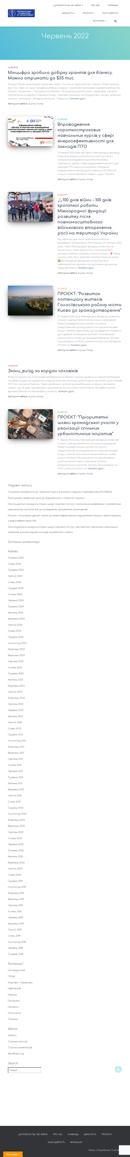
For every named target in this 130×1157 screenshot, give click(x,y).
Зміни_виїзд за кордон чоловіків (43, 371)
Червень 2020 (16, 844)
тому (35, 104)
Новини (13, 68)
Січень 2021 (14, 802)
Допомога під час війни (67, 5)
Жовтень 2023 (16, 649)
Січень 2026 (14, 564)
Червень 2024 (16, 600)
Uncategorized (16, 970)
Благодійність (110, 13)
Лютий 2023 (15, 692)
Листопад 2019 (17, 887)
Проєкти (88, 13)
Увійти (12, 1035)
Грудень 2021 (15, 734)
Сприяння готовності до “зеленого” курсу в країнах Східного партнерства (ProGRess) (60, 492)
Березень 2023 (16, 686)
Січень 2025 (14, 582)
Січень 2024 (14, 631)
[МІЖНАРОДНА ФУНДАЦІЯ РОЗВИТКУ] (21, 13)
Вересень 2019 (16, 899)
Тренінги (13, 1019)
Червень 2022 (15, 710)
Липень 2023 (15, 667)
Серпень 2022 (15, 704)
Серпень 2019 (15, 905)
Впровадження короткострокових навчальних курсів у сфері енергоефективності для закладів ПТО (86, 135)
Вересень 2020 (16, 826)
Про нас (95, 5)
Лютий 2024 (15, 625)
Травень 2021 (15, 777)
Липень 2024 (15, 594)
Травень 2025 (16, 570)
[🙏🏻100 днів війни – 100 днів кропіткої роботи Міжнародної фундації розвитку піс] (30, 207)
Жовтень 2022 (16, 698)
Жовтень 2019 (16, 893)
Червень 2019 (15, 917)
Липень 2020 (15, 838)
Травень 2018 (15, 954)
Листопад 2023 (17, 643)
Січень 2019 (14, 936)
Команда (113, 5)
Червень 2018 (15, 948)
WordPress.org (16, 1054)
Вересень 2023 (16, 655)
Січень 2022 (14, 728)
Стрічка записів (17, 1041)
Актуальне (99, 21)
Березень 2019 (16, 924)
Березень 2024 (16, 619)
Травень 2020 (16, 850)
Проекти (13, 1007)
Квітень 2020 (15, 856)
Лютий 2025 (15, 576)
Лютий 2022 (15, 722)
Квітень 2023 (15, 680)
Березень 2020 (16, 863)
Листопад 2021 (17, 741)
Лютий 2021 (15, 795)
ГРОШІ (11, 976)
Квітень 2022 (15, 716)
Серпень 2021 (15, 759)
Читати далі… (78, 98)
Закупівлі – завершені (20, 982)
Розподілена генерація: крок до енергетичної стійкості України (46, 498)
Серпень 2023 (16, 661)
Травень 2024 (16, 606)
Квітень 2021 (15, 783)
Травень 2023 (16, 673)
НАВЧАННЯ (14, 988)
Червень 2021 (15, 771)
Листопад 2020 (17, 814)
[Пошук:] (61, 1072)
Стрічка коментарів (20, 1047)
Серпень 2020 (16, 832)
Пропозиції (14, 1013)
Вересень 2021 (16, 753)
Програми (14, 1001)
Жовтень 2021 (16, 747)
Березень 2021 (16, 789)
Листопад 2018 (17, 942)
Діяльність (67, 13)
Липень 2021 (15, 765)
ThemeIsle (116, 1150)
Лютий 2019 (15, 930)
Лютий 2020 (15, 869)
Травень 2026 (16, 558)
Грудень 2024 (15, 588)
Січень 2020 (14, 875)
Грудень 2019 (15, 881)
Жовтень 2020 (16, 820)
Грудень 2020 (15, 808)
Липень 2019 (15, 911)
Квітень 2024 (15, 613)
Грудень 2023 (15, 637)
